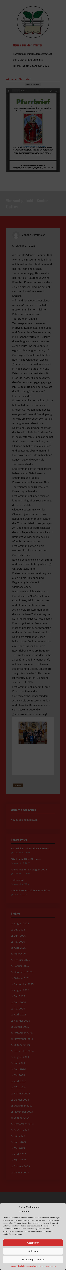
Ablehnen (33, 1251)
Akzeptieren (33, 1242)
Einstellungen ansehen (33, 1259)
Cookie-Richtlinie (18, 1266)
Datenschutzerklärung (35, 1266)
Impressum (51, 1266)
